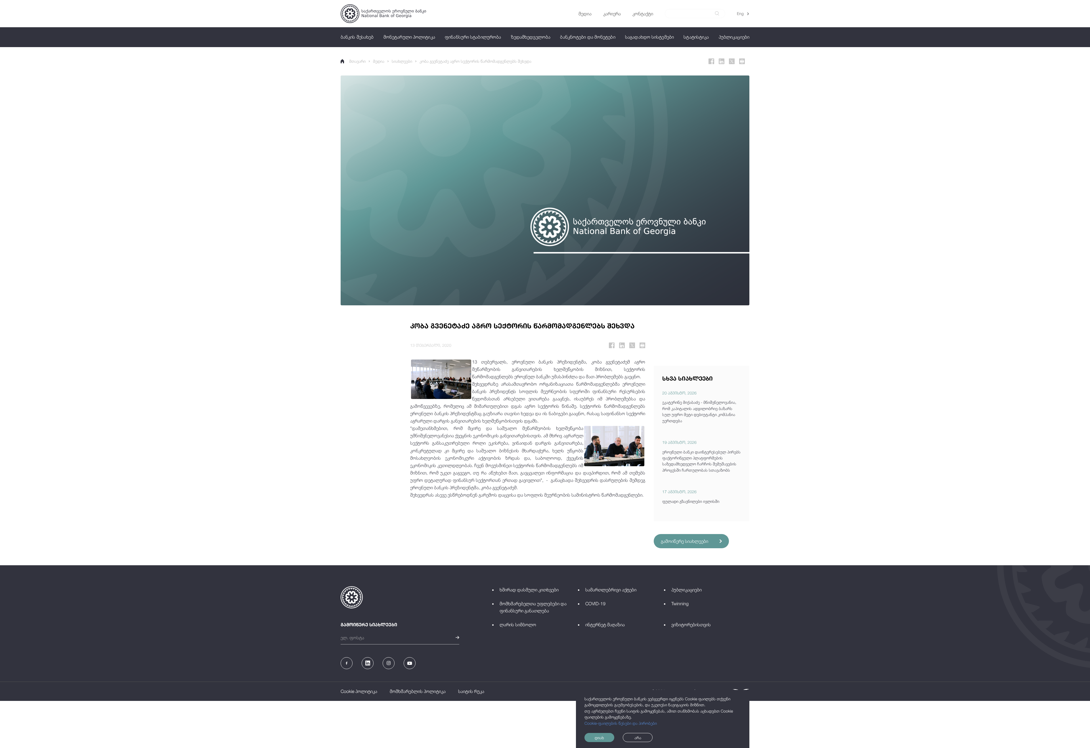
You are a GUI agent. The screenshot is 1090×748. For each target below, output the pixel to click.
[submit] (717, 13)
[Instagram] (389, 663)
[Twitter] (732, 61)
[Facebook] (711, 61)
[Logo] (383, 13)
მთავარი (357, 61)
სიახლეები (402, 61)
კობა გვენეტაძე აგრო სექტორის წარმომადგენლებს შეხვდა (475, 61)
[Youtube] (410, 663)
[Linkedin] (721, 61)
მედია (378, 61)
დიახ (599, 737)
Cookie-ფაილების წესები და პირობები (620, 723)
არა (637, 737)
